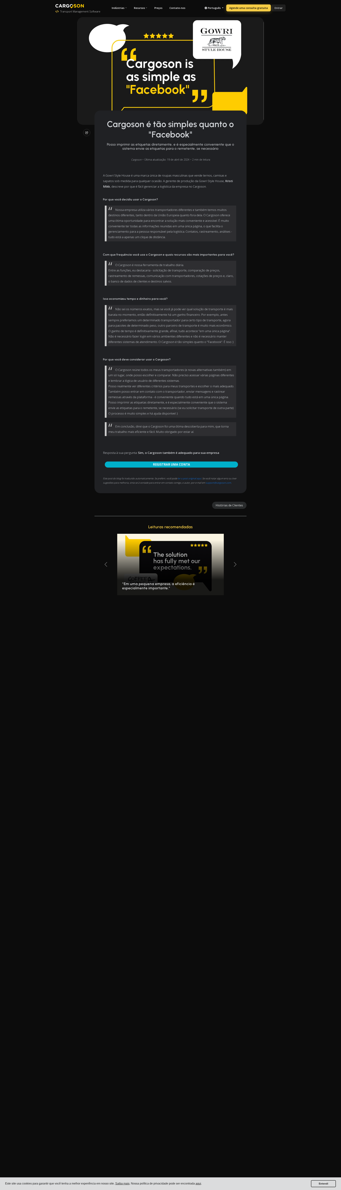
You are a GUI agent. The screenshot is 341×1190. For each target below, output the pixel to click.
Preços (158, 8)
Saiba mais (122, 1183)
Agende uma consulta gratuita (248, 8)
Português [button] (214, 8)
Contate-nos (177, 8)
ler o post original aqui (189, 478)
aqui (198, 1183)
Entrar (279, 8)
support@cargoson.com (218, 482)
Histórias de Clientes (229, 505)
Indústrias (118, 8)
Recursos (139, 8)
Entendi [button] (323, 1183)
